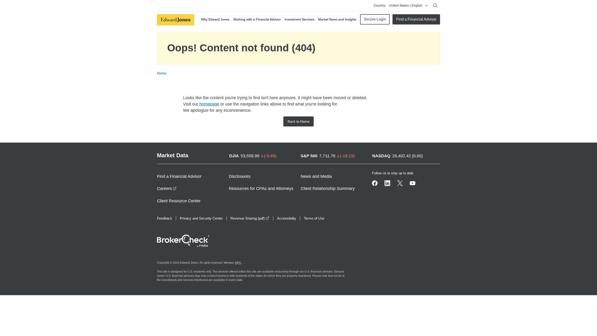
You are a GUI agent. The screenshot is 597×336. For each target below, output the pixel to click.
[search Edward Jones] (435, 5)
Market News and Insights (337, 19)
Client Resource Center (179, 201)
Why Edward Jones (215, 19)
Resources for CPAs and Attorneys (261, 188)
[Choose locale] (426, 5)
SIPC (238, 262)
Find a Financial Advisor (416, 19)
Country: (380, 5)
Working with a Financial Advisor (257, 19)
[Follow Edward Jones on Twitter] (400, 183)
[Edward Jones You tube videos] (412, 183)
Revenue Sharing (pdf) (249, 218)
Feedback (164, 218)
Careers (167, 188)
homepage (209, 104)
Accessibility (286, 218)
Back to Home (298, 121)
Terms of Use (314, 218)
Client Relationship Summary (328, 188)
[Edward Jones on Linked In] (387, 183)
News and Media (316, 176)
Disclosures (239, 176)
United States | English (405, 5)
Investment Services (299, 19)
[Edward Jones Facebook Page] (375, 183)
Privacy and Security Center (201, 218)
